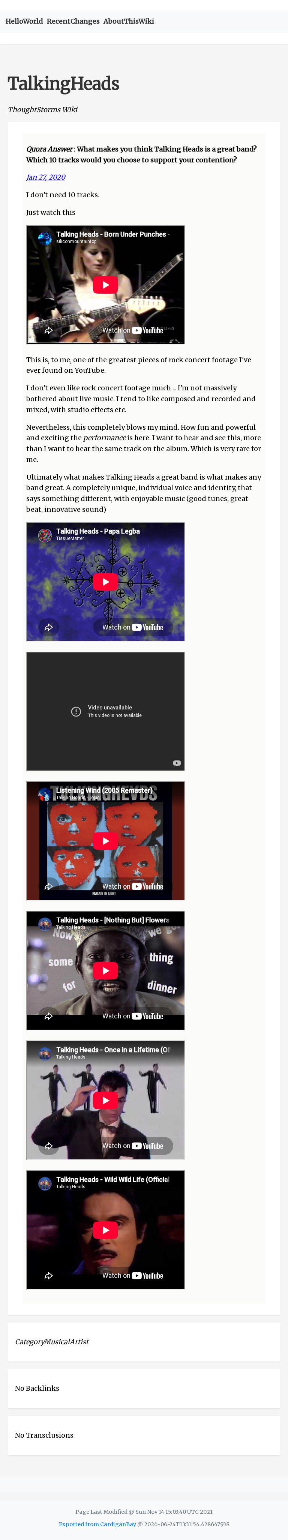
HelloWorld (24, 21)
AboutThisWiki (129, 21)
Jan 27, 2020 (45, 177)
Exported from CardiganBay (97, 1524)
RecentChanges (73, 21)
